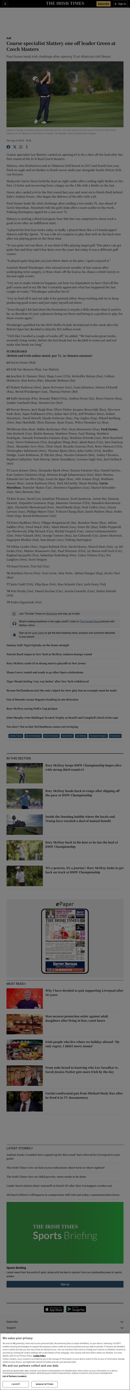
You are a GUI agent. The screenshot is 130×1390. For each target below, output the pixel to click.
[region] (65, 1361)
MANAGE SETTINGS (44, 1384)
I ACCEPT (15, 1384)
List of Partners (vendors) (15, 1376)
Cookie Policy (39, 1356)
